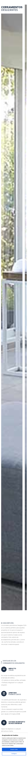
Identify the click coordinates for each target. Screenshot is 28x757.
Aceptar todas (14, 749)
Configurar (14, 753)
